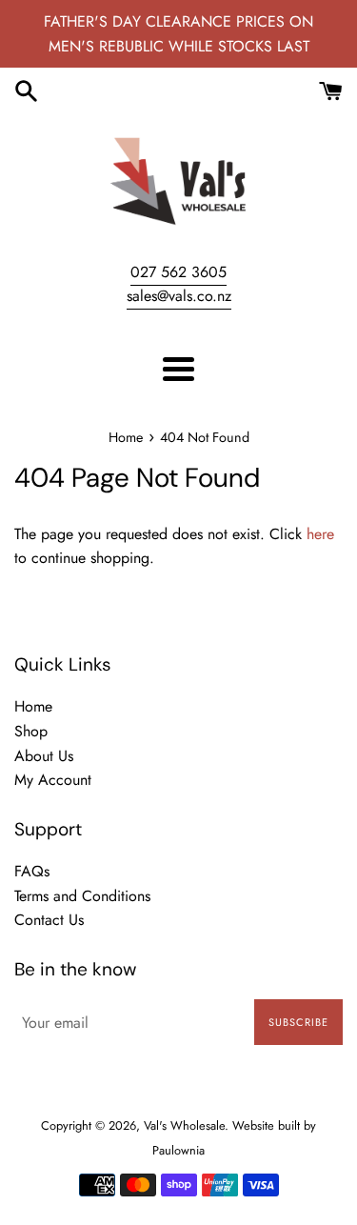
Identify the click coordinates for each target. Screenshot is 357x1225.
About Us (43, 756)
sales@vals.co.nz (179, 296)
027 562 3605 (178, 272)
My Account (52, 780)
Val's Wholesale (184, 1125)
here (320, 534)
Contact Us (49, 920)
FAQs (32, 871)
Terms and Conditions (82, 896)
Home (33, 706)
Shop (31, 731)
